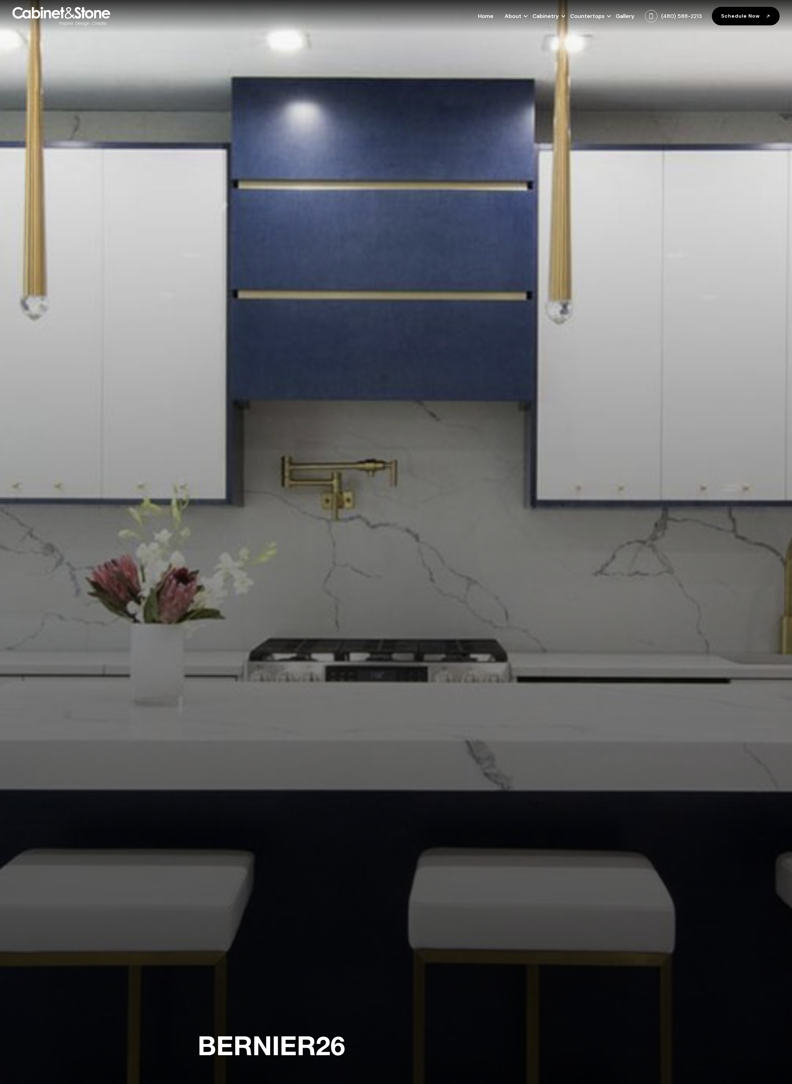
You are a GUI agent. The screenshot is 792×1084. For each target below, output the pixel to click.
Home (485, 16)
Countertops (587, 16)
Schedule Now (741, 16)
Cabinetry (545, 16)
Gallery (625, 16)
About (513, 16)
